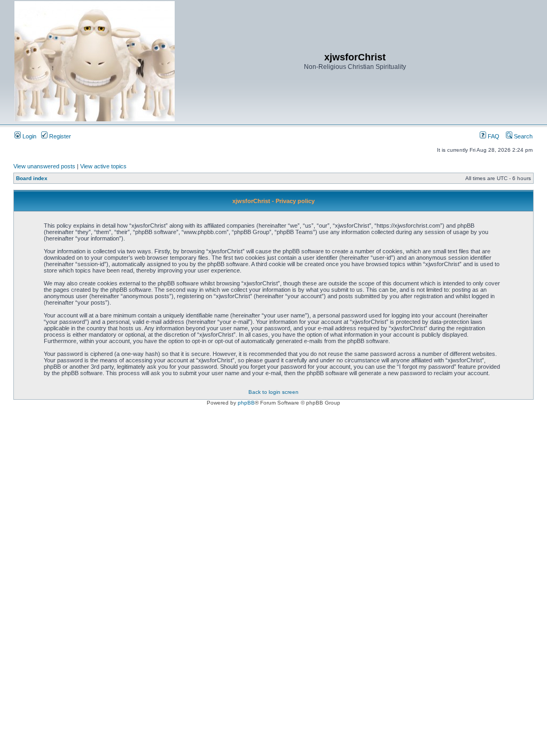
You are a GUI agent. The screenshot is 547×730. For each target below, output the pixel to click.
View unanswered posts (44, 166)
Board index (32, 178)
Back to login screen (273, 392)
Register (59, 136)
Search (522, 136)
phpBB (246, 403)
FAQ (492, 136)
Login (28, 136)
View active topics (103, 166)
